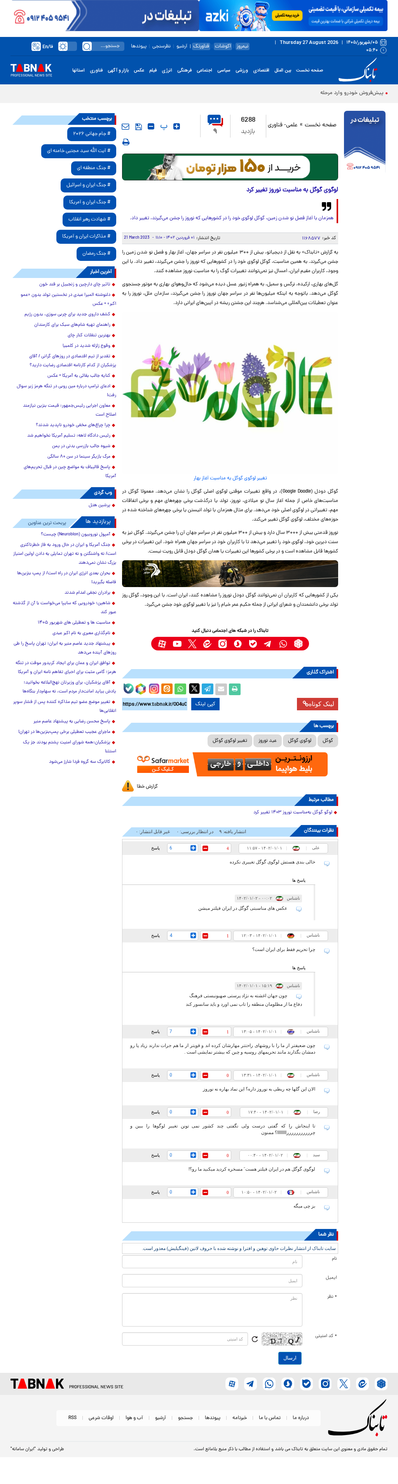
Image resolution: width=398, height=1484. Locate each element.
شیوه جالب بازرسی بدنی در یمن (81, 446)
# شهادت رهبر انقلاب (89, 219)
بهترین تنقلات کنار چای (89, 335)
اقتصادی (261, 70)
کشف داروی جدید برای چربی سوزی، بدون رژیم (67, 314)
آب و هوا (134, 1418)
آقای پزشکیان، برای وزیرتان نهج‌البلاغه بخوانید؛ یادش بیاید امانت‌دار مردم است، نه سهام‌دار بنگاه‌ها (69, 687)
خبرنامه (239, 1418)
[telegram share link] (207, 689)
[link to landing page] (359, 70)
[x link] (192, 643)
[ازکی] (293, 15)
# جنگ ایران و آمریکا (89, 202)
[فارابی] (230, 167)
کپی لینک (205, 704)
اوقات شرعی (101, 1418)
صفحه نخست (309, 70)
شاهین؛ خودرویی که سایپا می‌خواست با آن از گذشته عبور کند (64, 608)
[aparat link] (162, 643)
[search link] (87, 46)
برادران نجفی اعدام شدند (87, 592)
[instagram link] (222, 643)
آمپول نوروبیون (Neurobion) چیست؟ (75, 534)
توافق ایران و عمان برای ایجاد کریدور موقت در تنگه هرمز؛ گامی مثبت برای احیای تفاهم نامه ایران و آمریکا (66, 668)
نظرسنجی (161, 46)
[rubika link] (298, 643)
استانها (78, 70)
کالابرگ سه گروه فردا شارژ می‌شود (79, 762)
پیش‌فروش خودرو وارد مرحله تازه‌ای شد (340, 93)
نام (334, 1258)
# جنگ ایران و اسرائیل (88, 185)
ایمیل (331, 1277)
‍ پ (163, 126)
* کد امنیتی (326, 1336)
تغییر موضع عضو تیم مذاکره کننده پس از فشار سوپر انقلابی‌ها (64, 707)
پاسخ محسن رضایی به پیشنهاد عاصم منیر (71, 721)
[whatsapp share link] (180, 689)
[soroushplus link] (238, 643)
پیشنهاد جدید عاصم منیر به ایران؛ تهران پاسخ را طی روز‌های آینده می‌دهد (65, 648)
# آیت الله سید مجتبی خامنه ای (78, 151)
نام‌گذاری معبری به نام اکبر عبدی (81, 633)
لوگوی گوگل (299, 741)
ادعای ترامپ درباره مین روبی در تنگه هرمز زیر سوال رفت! (66, 391)
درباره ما (301, 1418)
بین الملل (282, 70)
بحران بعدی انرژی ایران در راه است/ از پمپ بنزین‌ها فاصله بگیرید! (66, 578)
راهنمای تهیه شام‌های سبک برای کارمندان (72, 325)
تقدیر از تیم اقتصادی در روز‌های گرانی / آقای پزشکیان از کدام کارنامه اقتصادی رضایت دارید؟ (72, 361)
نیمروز (242, 46)
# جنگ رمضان (96, 253)
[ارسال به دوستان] (221, 689)
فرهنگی (184, 70)
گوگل (328, 741)
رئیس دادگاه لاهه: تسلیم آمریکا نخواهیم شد (68, 435)
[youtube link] (177, 643)
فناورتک (201, 46)
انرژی (167, 70)
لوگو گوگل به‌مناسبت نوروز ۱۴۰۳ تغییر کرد (292, 812)
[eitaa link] (207, 643)
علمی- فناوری (283, 125)
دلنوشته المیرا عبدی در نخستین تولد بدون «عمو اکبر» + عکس (68, 300)
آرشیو (181, 46)
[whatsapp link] (283, 643)
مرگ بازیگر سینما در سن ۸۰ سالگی (78, 456)
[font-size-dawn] (151, 126)
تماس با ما (270, 1418)
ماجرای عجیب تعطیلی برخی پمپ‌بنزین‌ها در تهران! (64, 732)
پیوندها (139, 46)
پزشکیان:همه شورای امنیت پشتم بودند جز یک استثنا (69, 747)
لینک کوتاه (321, 704)
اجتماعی (204, 70)
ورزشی (242, 70)
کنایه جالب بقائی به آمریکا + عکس (78, 375)
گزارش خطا (147, 786)
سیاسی (223, 70)
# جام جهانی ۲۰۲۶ (91, 134)
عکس (139, 70)
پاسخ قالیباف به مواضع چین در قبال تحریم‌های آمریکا (70, 472)
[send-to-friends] (125, 126)
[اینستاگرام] (153, 688)
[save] (138, 127)
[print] (125, 142)
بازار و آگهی (118, 70)
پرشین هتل (99, 505)
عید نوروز (267, 741)
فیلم (153, 70)
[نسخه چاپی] (235, 689)
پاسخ (155, 848)
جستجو (185, 1418)
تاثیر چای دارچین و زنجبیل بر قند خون (74, 284)
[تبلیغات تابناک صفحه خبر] (365, 143)
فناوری (96, 70)
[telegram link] (268, 643)
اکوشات (223, 46)
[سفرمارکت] (230, 764)
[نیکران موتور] (230, 573)
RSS (72, 1418)
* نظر (332, 1296)
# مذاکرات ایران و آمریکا (86, 236)
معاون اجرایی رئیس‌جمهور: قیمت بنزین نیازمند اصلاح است (69, 410)
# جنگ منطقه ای (93, 168)
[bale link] (253, 643)
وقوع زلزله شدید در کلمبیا (86, 346)
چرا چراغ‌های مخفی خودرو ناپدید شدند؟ (73, 425)
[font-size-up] (176, 126)
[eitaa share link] (167, 689)
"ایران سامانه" (23, 1449)
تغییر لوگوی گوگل (230, 741)
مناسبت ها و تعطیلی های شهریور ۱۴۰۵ (74, 622)
